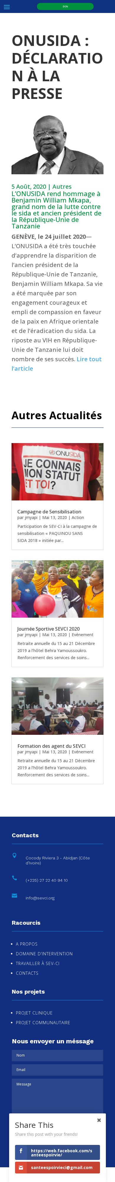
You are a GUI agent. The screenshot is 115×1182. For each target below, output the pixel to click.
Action (78, 517)
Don (65, 6)
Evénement (82, 634)
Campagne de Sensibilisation (49, 511)
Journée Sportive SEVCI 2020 (48, 629)
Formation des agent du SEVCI (51, 746)
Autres (62, 186)
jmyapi (31, 517)
